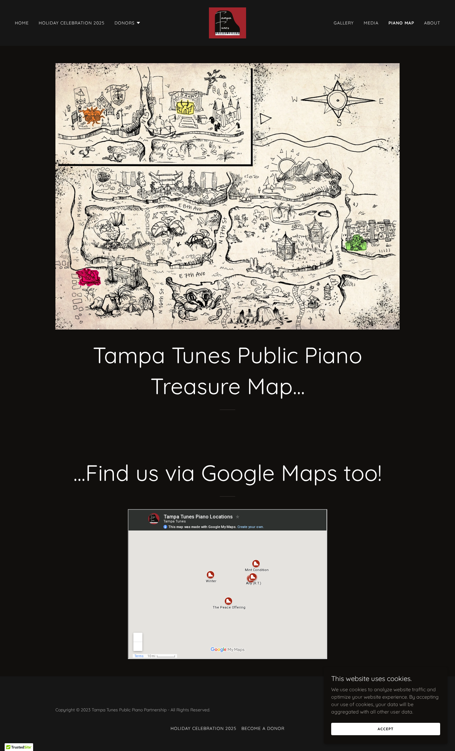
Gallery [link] (344, 23)
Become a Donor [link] (262, 728)
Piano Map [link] (401, 23)
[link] (227, 22)
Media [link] (371, 23)
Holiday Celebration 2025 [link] (72, 23)
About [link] (432, 23)
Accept (385, 729)
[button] (128, 23)
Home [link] (22, 23)
